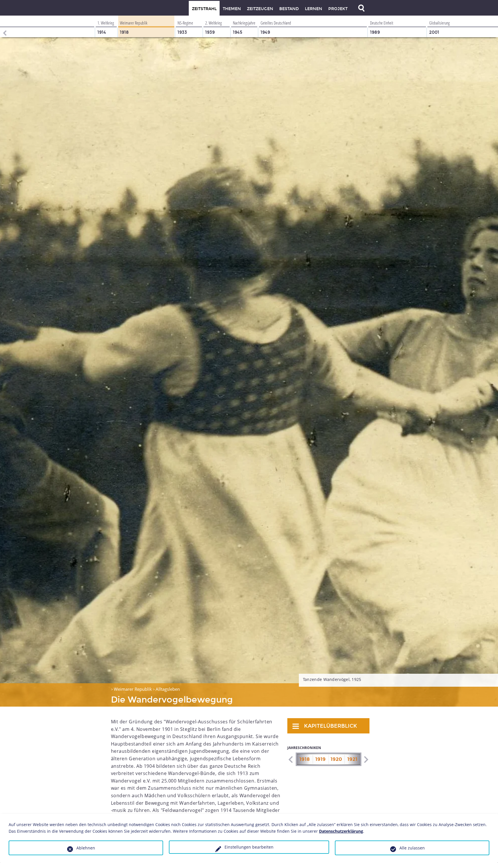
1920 (336, 759)
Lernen (313, 8)
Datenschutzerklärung (341, 831)
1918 (304, 759)
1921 (352, 759)
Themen (232, 8)
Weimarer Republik (133, 689)
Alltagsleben (168, 689)
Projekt (338, 8)
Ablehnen (85, 848)
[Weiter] (365, 759)
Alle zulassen (412, 848)
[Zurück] (4, 26)
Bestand (289, 8)
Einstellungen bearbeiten (249, 847)
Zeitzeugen (260, 8)
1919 (320, 759)
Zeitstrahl (204, 8)
